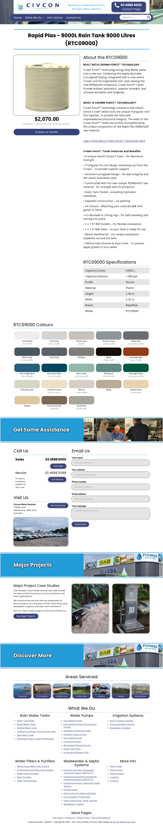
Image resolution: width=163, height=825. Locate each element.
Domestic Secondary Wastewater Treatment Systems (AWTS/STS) (78, 771)
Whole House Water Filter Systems (33, 766)
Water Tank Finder (25, 720)
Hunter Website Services (124, 822)
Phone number (79, 481)
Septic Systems (117, 773)
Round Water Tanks (26, 724)
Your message (79, 506)
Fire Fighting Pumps (72, 720)
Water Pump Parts (72, 749)
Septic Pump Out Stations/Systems (79, 793)
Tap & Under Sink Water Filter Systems (35, 770)
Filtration (114, 780)
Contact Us (73, 17)
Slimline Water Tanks (27, 728)
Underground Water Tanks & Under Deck (36, 731)
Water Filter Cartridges (27, 773)
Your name (77, 457)
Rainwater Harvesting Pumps (77, 730)
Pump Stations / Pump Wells (76, 797)
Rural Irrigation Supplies (121, 720)
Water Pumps (116, 770)
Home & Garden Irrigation (122, 724)
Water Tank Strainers (27, 780)
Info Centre (54, 17)
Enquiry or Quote (46, 132)
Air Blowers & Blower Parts (76, 752)
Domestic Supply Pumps (75, 734)
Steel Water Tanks (25, 735)
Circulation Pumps (72, 741)
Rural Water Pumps (72, 738)
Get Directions (57, 505)
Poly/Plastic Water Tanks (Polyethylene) (35, 738)
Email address (79, 494)
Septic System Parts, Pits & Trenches (80, 800)
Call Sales (58, 466)
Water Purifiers (24, 777)
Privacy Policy (83, 817)
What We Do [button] (33, 17)
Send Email (80, 524)
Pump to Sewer (70, 789)
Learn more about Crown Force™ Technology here (114, 140)
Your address (78, 469)
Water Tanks (116, 766)
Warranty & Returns (101, 817)
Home (18, 17)
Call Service (57, 479)
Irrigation (114, 777)
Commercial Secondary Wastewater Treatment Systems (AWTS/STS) (80, 778)
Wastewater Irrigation (120, 728)
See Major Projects (25, 616)
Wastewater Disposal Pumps (77, 745)
